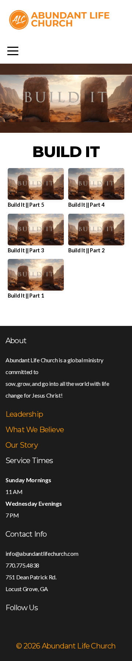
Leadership (24, 414)
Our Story (22, 445)
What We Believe (35, 429)
